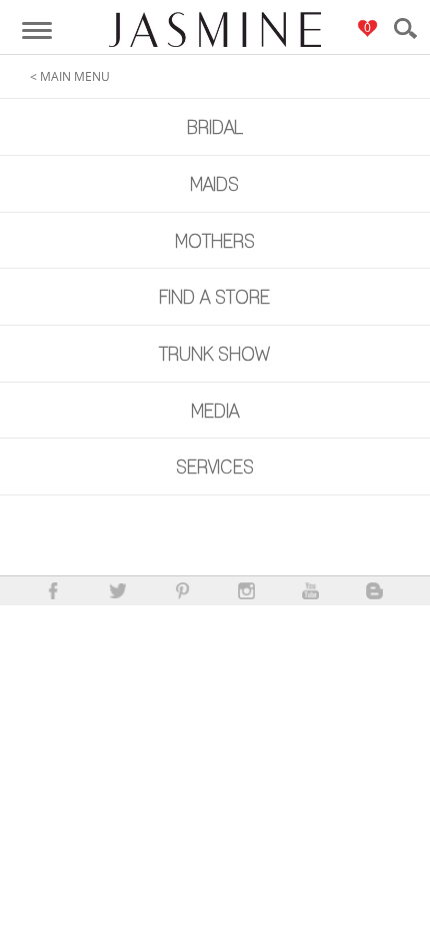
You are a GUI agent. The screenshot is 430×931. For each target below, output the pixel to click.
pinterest (182, 590)
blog (374, 590)
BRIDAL (215, 127)
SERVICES (215, 467)
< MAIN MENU (70, 76)
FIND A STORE (214, 297)
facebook (53, 590)
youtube (310, 590)
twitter (117, 590)
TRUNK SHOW (214, 354)
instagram (246, 590)
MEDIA (215, 411)
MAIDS (214, 184)
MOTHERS (215, 241)
